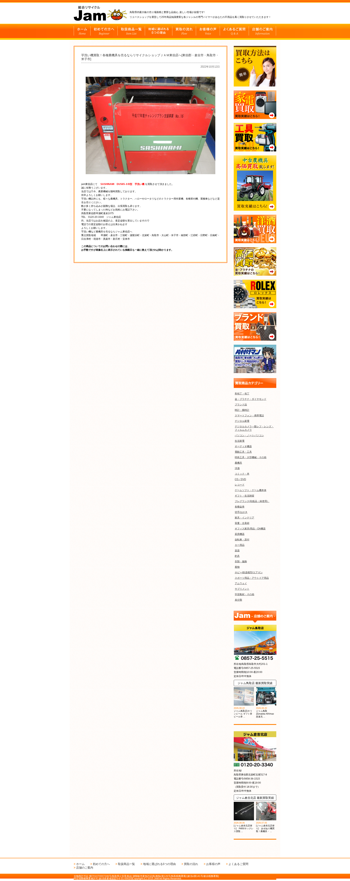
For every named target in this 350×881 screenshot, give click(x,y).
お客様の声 (213, 864)
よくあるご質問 (238, 864)
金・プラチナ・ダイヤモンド (250, 399)
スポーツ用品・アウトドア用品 (252, 578)
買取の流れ (191, 864)
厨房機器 (239, 534)
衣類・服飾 (241, 561)
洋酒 (237, 468)
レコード (239, 484)
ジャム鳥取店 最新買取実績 (255, 683)
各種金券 (239, 506)
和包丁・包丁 (242, 393)
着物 (237, 567)
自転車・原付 (242, 539)
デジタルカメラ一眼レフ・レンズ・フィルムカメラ (254, 428)
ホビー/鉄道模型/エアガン (249, 572)
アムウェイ (241, 583)
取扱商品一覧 (126, 864)
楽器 (237, 550)
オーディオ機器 (243, 446)
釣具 (237, 556)
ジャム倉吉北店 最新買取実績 (255, 797)
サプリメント (242, 588)
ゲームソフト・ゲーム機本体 (250, 490)
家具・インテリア (244, 517)
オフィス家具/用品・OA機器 (250, 528)
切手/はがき (241, 512)
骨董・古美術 (242, 523)
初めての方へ (101, 864)
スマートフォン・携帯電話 (249, 415)
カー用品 (239, 545)
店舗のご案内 (84, 867)
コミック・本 (242, 473)
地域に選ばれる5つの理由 (159, 864)
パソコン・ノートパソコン (249, 435)
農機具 (238, 462)
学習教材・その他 (244, 594)
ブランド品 (241, 404)
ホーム (80, 864)
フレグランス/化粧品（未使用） (252, 501)
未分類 (238, 599)
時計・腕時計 (242, 410)
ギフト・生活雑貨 (244, 495)
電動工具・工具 (243, 451)
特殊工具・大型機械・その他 (250, 457)
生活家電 (239, 440)
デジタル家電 (242, 421)
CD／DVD (240, 479)
